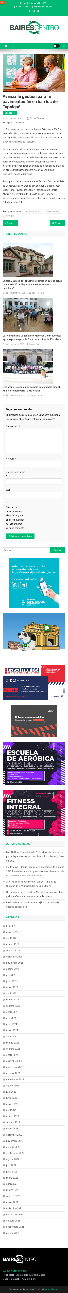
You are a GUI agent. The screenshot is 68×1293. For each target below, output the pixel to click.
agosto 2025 (12, 969)
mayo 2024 (12, 1030)
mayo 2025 (12, 987)
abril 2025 (11, 993)
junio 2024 (11, 1024)
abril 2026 (11, 938)
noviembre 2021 (14, 1214)
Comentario (13, 426)
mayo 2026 (12, 932)
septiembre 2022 (15, 1153)
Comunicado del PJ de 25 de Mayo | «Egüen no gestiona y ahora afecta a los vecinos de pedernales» (35, 894)
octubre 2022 (13, 1147)
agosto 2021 (12, 1233)
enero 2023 (12, 1128)
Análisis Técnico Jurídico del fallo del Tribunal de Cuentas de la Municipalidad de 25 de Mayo (31, 883)
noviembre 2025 (14, 962)
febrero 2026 (13, 950)
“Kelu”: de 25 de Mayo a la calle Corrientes (12, 223)
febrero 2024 (13, 1048)
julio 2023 (11, 1091)
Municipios (10, 113)
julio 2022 (11, 1165)
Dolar (27, 7)
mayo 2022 (12, 1177)
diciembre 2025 (14, 956)
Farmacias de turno (43, 7)
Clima (18, 7)
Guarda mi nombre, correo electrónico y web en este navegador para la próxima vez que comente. (15, 517)
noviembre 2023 (14, 1067)
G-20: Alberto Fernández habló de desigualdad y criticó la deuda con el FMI (58, 223)
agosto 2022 (12, 1159)
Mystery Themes (51, 1289)
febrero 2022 (13, 1196)
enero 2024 (12, 1055)
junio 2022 (11, 1171)
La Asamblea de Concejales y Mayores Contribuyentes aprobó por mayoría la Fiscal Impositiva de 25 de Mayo (32, 337)
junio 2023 (11, 1098)
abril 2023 (11, 1110)
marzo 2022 (12, 1190)
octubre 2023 (13, 1073)
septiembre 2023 (15, 1079)
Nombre (11, 458)
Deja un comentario (15, 122)
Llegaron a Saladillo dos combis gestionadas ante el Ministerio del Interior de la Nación (31, 389)
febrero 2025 (13, 1006)
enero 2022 (12, 1202)
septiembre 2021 (15, 1226)
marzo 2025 (12, 999)
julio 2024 (11, 1018)
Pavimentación (53, 211)
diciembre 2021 (14, 1208)
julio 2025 (11, 975)
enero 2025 (12, 1012)
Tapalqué (9, 215)
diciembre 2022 (14, 1135)
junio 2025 (11, 981)
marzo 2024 (12, 1042)
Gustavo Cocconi (33, 211)
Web (8, 489)
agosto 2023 (12, 1085)
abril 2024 (11, 1036)
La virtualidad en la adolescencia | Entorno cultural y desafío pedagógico (32, 904)
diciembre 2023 (14, 1061)
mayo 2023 (12, 1104)
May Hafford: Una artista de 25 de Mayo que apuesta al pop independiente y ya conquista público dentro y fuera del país (35, 856)
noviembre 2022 (14, 1141)
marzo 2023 (12, 1116)
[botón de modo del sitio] (56, 46)
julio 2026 (11, 926)
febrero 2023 (13, 1122)
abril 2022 (11, 1184)
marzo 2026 (12, 944)
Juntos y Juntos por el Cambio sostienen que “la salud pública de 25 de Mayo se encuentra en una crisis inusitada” (32, 284)
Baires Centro (37, 118)
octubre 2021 (13, 1220)
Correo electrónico (15, 474)
